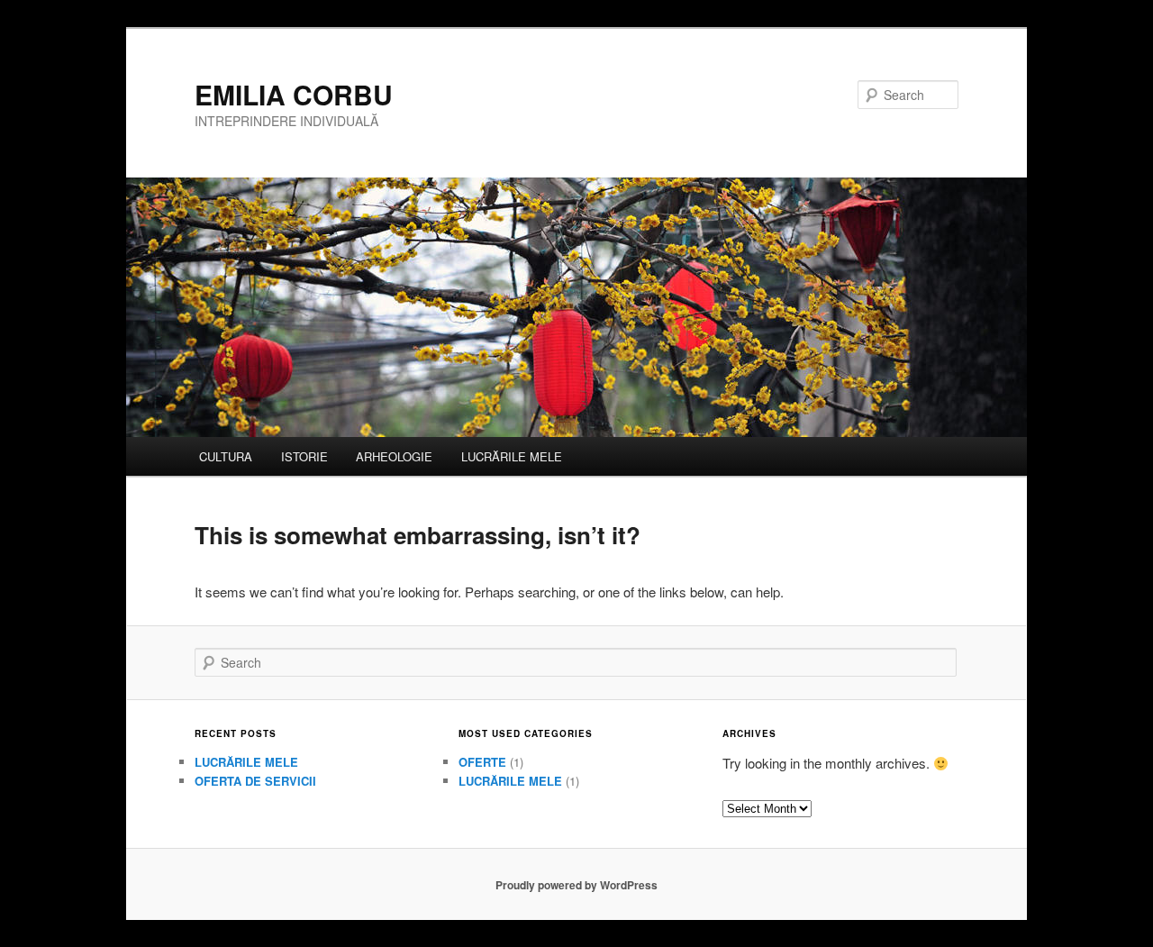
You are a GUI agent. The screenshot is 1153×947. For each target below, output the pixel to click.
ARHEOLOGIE (394, 456)
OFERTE (482, 761)
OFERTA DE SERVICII (255, 780)
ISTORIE (304, 456)
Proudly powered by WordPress (576, 885)
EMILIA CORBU (294, 94)
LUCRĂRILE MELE (511, 456)
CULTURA (225, 456)
